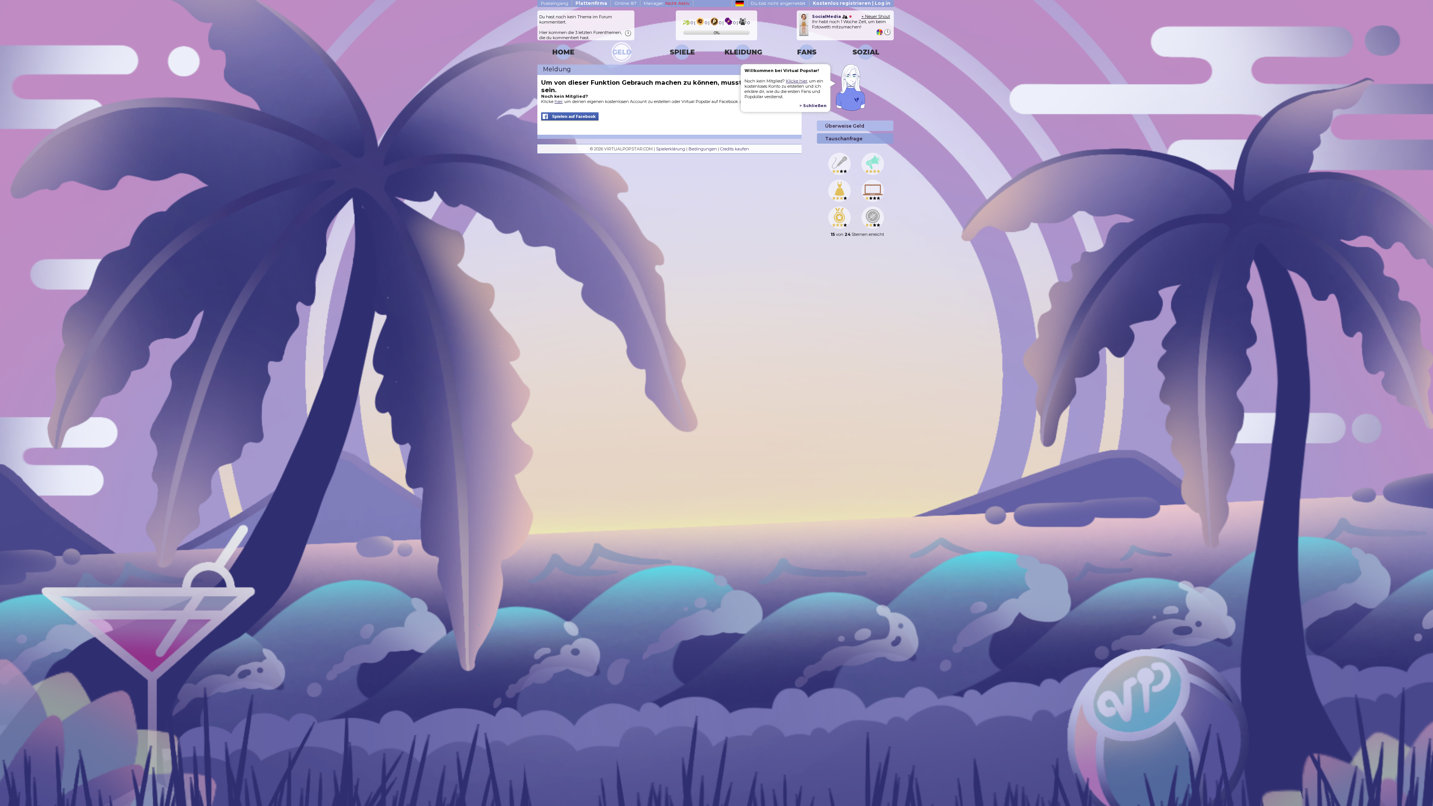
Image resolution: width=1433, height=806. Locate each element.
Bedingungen (703, 148)
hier (558, 101)
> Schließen (813, 105)
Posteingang (554, 3)
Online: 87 (625, 3)
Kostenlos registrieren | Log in (851, 3)
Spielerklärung (670, 148)
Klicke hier (796, 81)
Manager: (667, 3)
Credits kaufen (734, 148)
